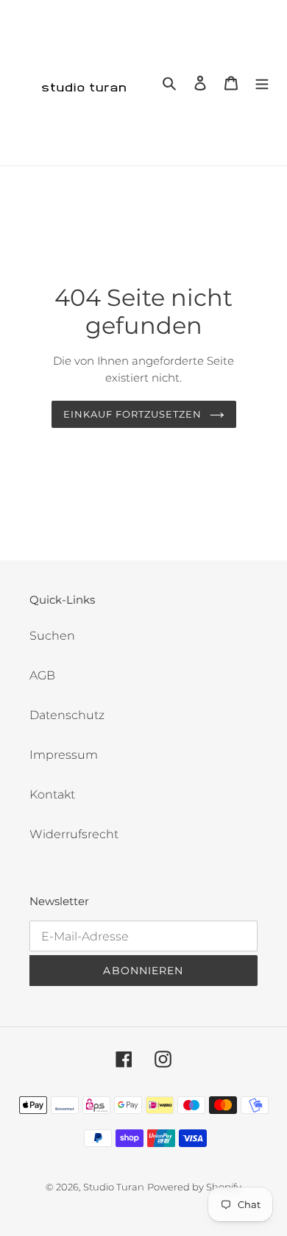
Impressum (63, 755)
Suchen (52, 636)
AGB (42, 675)
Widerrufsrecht (73, 834)
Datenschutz (66, 715)
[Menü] (262, 83)
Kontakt (52, 794)
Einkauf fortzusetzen (132, 414)
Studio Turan (113, 1187)
